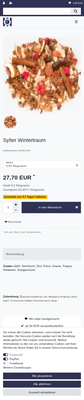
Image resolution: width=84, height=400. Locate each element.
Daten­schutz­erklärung (64, 347)
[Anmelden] (4, 3)
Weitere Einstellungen (17, 367)
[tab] (42, 254)
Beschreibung (15, 254)
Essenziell (16, 354)
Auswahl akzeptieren (42, 392)
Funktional (16, 363)
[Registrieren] (11, 3)
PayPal (14, 359)
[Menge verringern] (16, 210)
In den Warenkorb (50, 207)
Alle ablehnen (42, 384)
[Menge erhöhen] (16, 205)
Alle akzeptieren (42, 375)
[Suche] (76, 11)
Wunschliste (14, 222)
